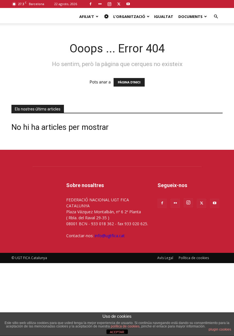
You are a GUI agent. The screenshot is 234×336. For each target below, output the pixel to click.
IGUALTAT (163, 16)
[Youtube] (128, 4)
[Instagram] (109, 4)
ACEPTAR (117, 332)
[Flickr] (100, 4)
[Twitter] (118, 4)
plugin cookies (220, 329)
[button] (216, 16)
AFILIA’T (86, 16)
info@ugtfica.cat (110, 235)
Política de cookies (194, 257)
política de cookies (125, 326)
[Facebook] (90, 4)
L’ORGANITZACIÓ (129, 16)
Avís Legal (165, 257)
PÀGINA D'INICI (129, 82)
